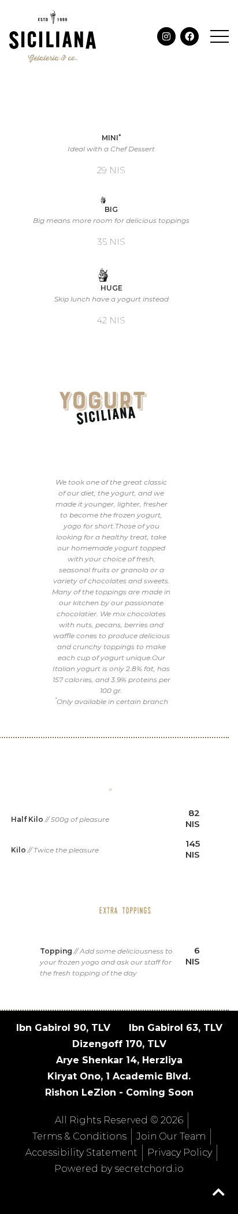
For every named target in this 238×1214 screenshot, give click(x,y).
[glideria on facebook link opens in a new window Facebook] (189, 36)
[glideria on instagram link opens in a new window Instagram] (166, 36)
